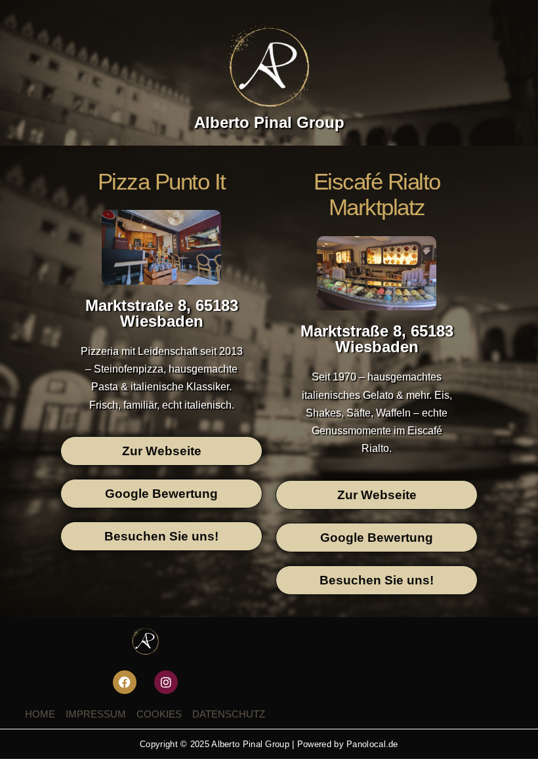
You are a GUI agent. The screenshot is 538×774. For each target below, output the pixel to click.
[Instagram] (166, 682)
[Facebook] (124, 682)
